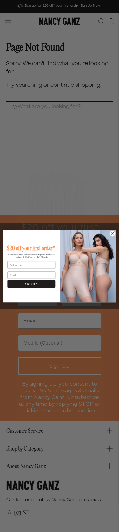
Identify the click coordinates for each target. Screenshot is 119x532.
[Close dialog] (112, 233)
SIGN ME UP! (31, 284)
